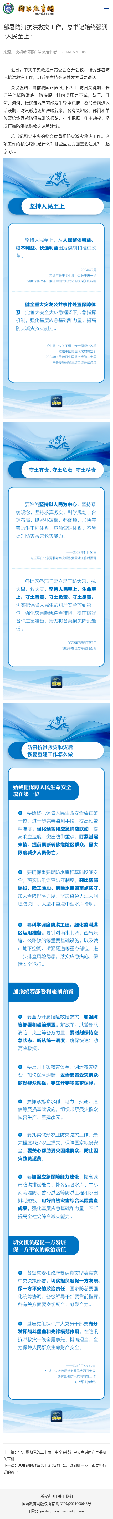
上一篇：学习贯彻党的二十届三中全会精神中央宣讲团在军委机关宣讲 (54, 1455)
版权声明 (47, 1496)
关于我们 (65, 1496)
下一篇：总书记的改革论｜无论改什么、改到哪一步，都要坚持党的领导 (54, 1469)
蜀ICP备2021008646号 (73, 1504)
